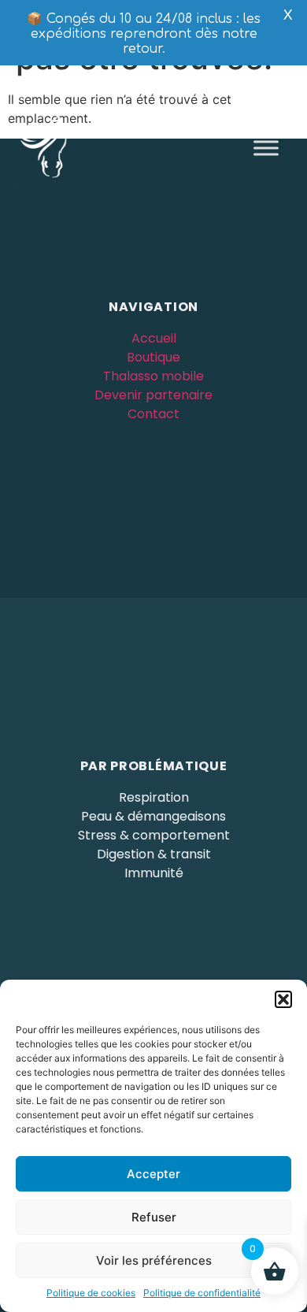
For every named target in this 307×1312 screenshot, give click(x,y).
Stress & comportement (154, 835)
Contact (153, 414)
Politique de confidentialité (202, 1293)
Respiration (154, 797)
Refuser (153, 1217)
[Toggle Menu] (266, 147)
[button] (283, 999)
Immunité (153, 873)
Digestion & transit (154, 854)
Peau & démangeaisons (153, 816)
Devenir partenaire (153, 395)
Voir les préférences (154, 1260)
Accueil (153, 338)
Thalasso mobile (153, 376)
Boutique (153, 357)
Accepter (153, 1173)
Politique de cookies (90, 1293)
